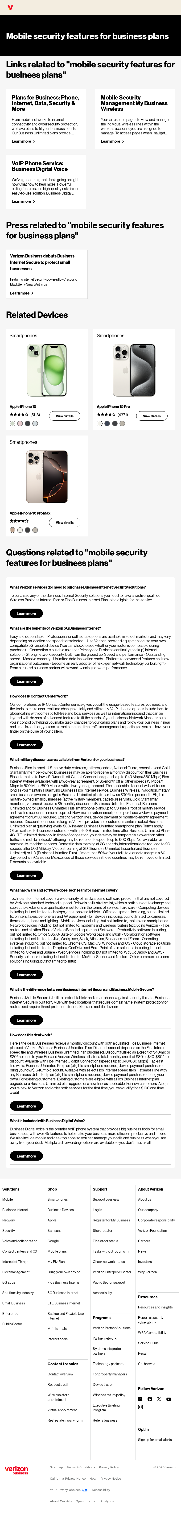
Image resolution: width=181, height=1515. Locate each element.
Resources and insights (155, 1307)
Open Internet (86, 1501)
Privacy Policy (109, 1467)
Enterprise (10, 1314)
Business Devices (61, 1210)
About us (144, 1199)
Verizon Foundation (152, 1231)
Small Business (13, 1303)
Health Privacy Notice (105, 1478)
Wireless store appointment (58, 1397)
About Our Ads (61, 1501)
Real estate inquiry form (65, 1420)
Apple (52, 1220)
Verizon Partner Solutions (112, 1328)
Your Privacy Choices (66, 1490)
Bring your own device (64, 1272)
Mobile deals (57, 1329)
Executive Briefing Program (106, 1407)
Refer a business (105, 1420)
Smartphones (58, 1199)
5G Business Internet (63, 1293)
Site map (56, 1467)
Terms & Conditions (81, 1467)
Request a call (58, 1384)
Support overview (106, 1199)
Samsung (55, 1231)
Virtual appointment (62, 1410)
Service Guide (148, 1343)
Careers (144, 1241)
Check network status (109, 1262)
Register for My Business (111, 1220)
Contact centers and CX (19, 1251)
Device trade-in (104, 1384)
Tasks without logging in (110, 1251)
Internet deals (58, 1339)
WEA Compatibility (152, 1333)
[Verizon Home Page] (16, 1470)
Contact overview (60, 1374)
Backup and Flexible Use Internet (66, 1316)
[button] (90, 587)
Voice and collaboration (19, 1241)
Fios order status (105, 1241)
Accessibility (102, 1293)
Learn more (21, 141)
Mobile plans (57, 1251)
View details (65, 416)
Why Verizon (147, 1272)
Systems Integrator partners (107, 1351)
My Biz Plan (56, 1262)
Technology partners (108, 1364)
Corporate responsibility (156, 1220)
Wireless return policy (109, 1395)
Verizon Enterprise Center (112, 1272)
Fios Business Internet (64, 1282)
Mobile (7, 1199)
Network (8, 1220)
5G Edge (9, 1282)
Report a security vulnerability (151, 1320)
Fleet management (15, 1272)
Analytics (107, 1501)
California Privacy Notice (68, 1478)
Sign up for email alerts (155, 1440)
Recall (142, 1353)
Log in (97, 1210)
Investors (145, 1262)
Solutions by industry (18, 1293)
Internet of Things (15, 1262)
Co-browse (146, 1364)
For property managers (110, 1374)
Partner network (105, 1338)
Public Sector (12, 1324)
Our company (148, 1210)
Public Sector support (109, 1282)
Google (53, 1241)
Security (8, 1231)
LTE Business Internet (64, 1303)
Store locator (103, 1231)
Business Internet (15, 1210)
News (142, 1251)
